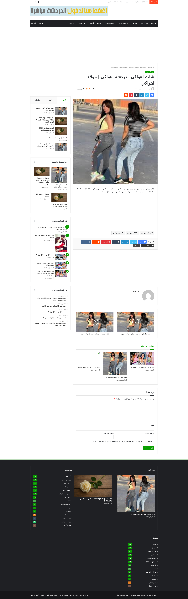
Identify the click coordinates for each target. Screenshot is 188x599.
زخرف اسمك (54, 595)
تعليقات (37, 100)
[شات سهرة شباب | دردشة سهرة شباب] (61, 265)
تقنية (69, 501)
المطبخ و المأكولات (95, 23)
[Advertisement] (94, 44)
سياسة (69, 508)
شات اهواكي (131, 233)
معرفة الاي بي (64, 595)
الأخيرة (64, 100)
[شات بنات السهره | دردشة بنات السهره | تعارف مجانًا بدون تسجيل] (61, 273)
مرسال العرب (142, 67)
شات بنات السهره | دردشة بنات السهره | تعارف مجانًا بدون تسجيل (45, 273)
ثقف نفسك (82, 23)
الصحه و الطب (110, 23)
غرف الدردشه (84, 595)
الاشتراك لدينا (35, 595)
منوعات (68, 511)
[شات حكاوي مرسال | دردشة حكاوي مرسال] (142, 12)
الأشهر (51, 100)
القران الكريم (45, 595)
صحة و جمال (67, 518)
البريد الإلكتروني (149, 433)
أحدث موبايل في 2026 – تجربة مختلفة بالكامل (134, 2)
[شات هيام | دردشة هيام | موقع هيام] (115, 363)
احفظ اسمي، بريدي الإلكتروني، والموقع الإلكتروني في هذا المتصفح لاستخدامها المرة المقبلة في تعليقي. (122, 441)
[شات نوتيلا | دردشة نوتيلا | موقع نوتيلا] (142, 358)
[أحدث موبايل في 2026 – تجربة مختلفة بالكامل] (61, 131)
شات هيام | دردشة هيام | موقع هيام (116, 377)
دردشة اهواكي (146, 233)
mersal (136, 291)
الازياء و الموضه (123, 23)
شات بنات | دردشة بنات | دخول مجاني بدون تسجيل (45, 145)
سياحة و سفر (66, 522)
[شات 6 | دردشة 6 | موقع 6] (61, 257)
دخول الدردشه (74, 595)
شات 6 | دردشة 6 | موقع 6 (45, 255)
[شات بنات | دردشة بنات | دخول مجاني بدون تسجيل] (61, 147)
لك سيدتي (71, 23)
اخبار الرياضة (144, 23)
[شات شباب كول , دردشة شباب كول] (88, 358)
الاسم (152, 425)
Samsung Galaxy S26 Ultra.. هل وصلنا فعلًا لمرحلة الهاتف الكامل (44, 120)
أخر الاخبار (67, 476)
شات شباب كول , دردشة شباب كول (88, 367)
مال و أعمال (67, 525)
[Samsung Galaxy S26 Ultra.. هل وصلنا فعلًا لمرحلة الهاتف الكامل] (61, 121)
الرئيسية (153, 23)
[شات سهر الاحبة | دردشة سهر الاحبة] (61, 243)
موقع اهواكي (117, 233)
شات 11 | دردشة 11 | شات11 (58, 138)
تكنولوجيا (134, 23)
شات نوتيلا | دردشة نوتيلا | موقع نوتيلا (142, 367)
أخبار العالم (67, 515)
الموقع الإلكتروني (108, 433)
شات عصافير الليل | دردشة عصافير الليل (60, 186)
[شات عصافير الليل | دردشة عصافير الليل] (61, 111)
